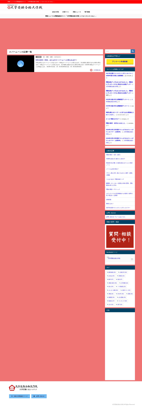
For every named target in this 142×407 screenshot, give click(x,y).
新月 (51, 56)
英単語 (122, 275)
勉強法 (111, 301)
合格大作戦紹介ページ (20, 396)
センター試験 (113, 290)
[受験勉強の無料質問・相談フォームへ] (120, 236)
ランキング (123, 301)
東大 (111, 286)
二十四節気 (121, 286)
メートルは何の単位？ (112, 169)
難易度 (111, 297)
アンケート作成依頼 (120, 61)
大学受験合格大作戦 (99, 70)
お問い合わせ (39, 396)
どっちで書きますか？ (112, 119)
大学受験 (124, 283)
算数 (111, 293)
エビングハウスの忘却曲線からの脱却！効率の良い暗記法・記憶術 (119, 194)
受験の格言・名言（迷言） (113, 154)
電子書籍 (87, 12)
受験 (130, 293)
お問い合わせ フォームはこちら (115, 217)
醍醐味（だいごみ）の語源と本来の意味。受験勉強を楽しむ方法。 (119, 184)
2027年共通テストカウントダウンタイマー (118, 207)
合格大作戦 (55, 12)
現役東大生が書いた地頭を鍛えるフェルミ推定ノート (119, 164)
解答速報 (112, 272)
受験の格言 (113, 283)
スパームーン (57, 56)
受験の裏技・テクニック (113, 189)
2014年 (120, 293)
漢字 (119, 304)
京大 (111, 304)
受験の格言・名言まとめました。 (116, 123)
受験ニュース (77, 12)
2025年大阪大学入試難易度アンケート (117, 99)
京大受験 (122, 297)
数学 (111, 279)
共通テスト (65, 12)
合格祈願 (108, 199)
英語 (119, 279)
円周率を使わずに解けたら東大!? (115, 158)
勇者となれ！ (110, 203)
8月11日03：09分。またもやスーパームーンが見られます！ (56, 60)
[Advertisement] (71, 34)
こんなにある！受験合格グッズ (115, 179)
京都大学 (123, 272)
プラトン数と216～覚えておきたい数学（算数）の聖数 (119, 174)
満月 (47, 56)
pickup (111, 275)
